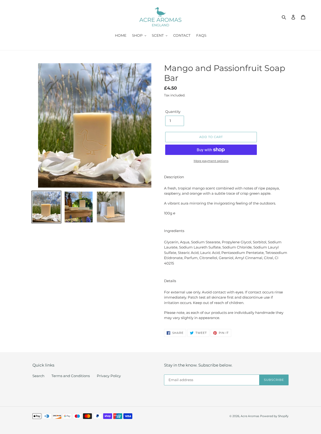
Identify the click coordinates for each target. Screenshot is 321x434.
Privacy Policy (109, 376)
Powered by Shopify (274, 416)
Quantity (172, 111)
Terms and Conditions (70, 376)
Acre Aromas (250, 416)
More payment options (211, 161)
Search (38, 376)
